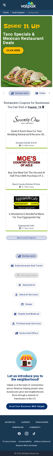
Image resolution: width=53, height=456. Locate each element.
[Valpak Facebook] (19, 433)
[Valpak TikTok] (33, 433)
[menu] (4, 5)
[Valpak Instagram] (26, 433)
